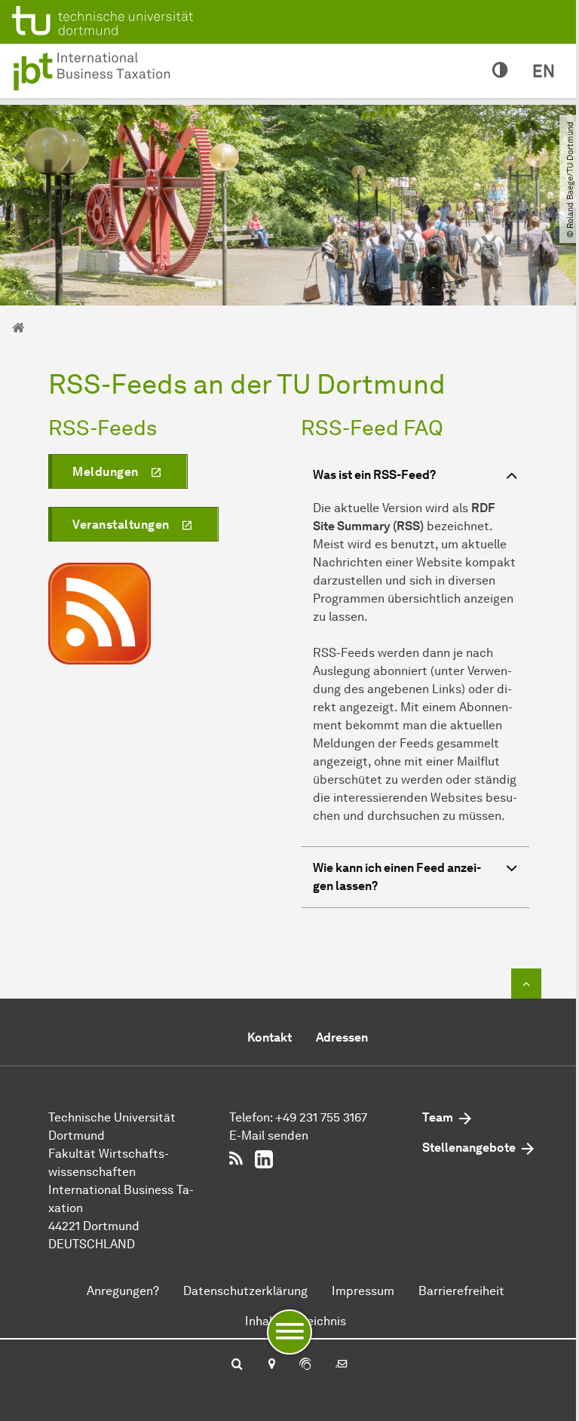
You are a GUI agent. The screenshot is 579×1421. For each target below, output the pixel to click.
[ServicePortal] (305, 1365)
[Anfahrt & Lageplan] (271, 1365)
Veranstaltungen (121, 524)
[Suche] (237, 1365)
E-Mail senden (268, 1135)
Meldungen (105, 472)
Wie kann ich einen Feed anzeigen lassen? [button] (397, 877)
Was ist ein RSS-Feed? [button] (374, 475)
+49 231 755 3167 (321, 1117)
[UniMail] (341, 1365)
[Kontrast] (500, 71)
